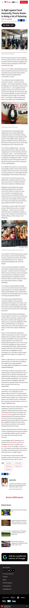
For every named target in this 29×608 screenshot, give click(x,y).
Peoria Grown (5, 69)
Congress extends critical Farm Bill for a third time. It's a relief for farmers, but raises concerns (19, 522)
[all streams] (27, 606)
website (20, 459)
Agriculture (8, 469)
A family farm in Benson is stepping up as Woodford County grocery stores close (19, 543)
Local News (8, 463)
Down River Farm (6, 414)
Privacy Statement (7, 586)
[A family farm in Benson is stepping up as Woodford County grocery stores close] (6, 544)
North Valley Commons (15, 442)
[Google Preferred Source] (14, 557)
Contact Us (5, 576)
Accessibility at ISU (7, 589)
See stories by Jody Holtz (15, 489)
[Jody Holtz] (4, 482)
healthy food (18, 466)
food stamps (9, 466)
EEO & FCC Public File (7, 582)
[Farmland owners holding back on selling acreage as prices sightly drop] (6, 533)
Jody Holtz (9, 19)
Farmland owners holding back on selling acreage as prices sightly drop (18, 532)
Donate (24, 2)
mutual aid (4, 418)
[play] (2, 606)
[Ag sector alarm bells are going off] (6, 512)
